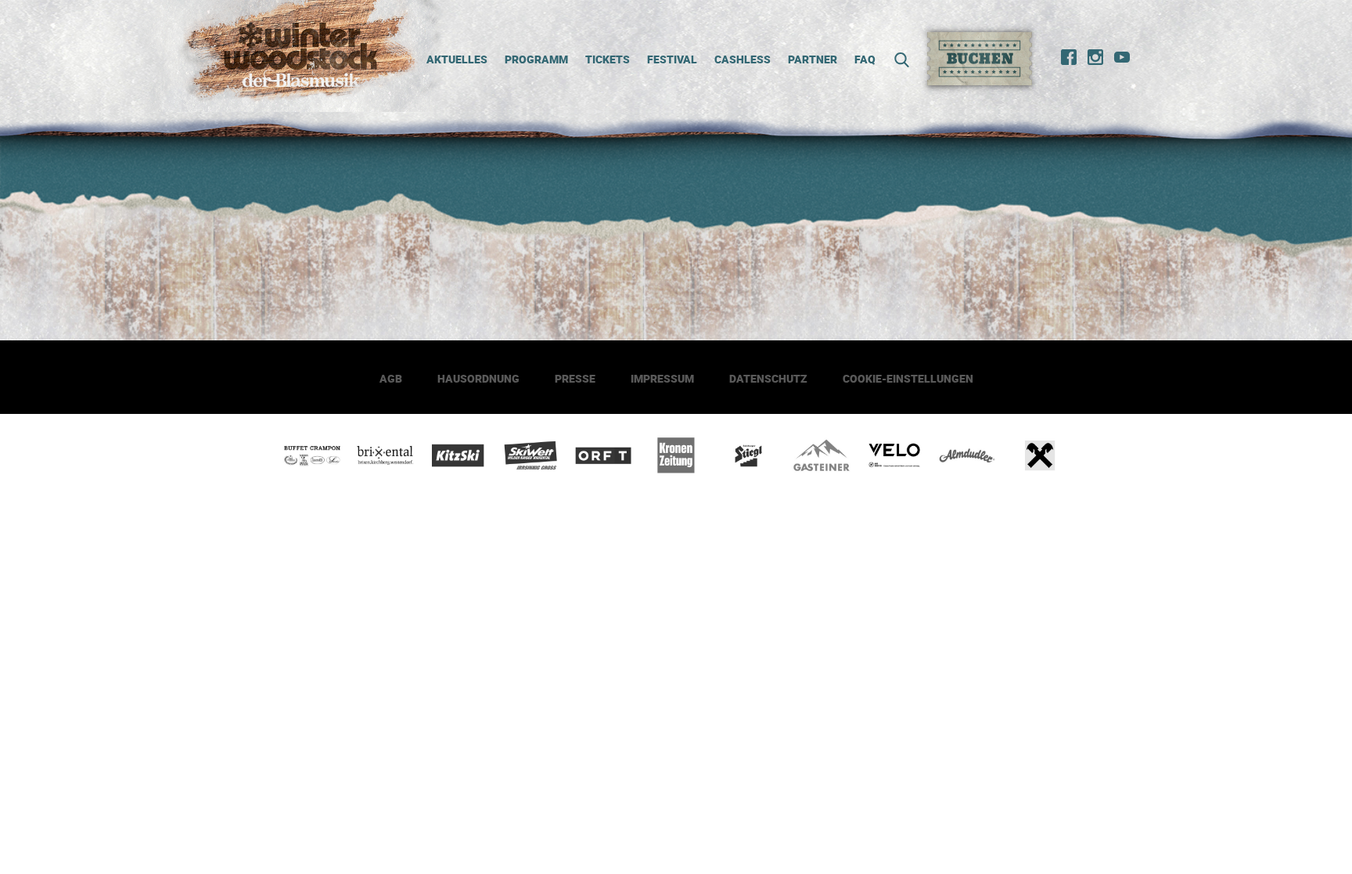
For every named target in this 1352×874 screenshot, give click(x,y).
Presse (575, 378)
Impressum (662, 378)
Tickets (607, 59)
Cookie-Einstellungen (908, 378)
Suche (896, 59)
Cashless (742, 59)
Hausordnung (478, 378)
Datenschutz (768, 378)
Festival (672, 59)
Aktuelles (456, 59)
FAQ (865, 59)
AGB (390, 378)
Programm (536, 59)
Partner (812, 59)
